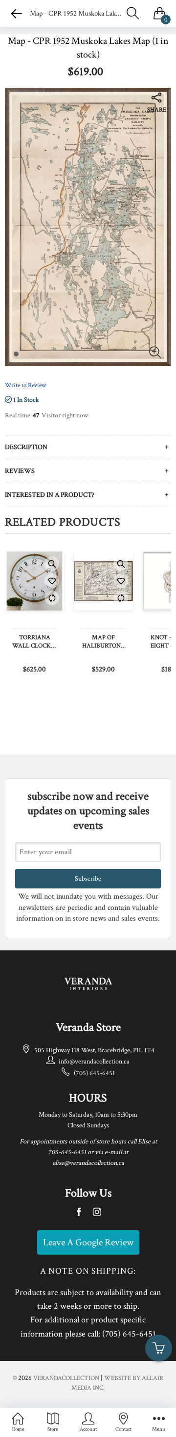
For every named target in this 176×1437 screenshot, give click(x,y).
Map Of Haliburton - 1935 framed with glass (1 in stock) (103, 642)
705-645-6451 (67, 1152)
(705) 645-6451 (94, 1073)
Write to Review (25, 385)
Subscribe (88, 878)
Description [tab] (26, 447)
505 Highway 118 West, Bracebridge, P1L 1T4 (94, 1050)
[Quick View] (51, 563)
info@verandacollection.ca (94, 1061)
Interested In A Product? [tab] (49, 495)
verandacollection (66, 1378)
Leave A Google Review (88, 1242)
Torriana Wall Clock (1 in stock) (34, 642)
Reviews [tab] (20, 471)
